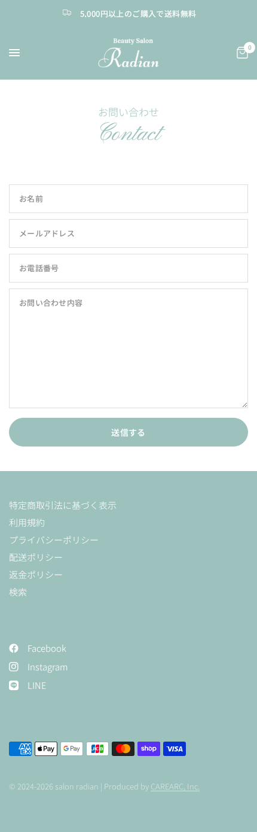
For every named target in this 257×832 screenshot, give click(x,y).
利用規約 (27, 522)
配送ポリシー (36, 557)
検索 (18, 591)
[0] (240, 53)
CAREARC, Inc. (175, 786)
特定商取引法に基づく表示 (63, 505)
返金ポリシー (36, 574)
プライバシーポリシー (54, 539)
